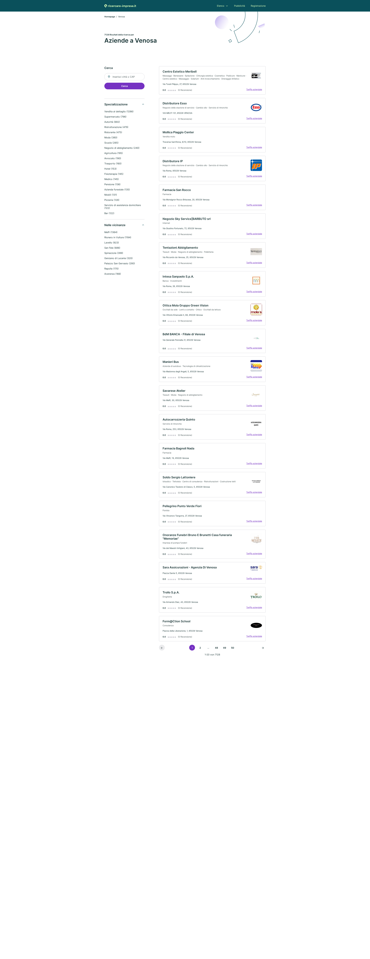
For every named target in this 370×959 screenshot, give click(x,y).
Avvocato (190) (112, 158)
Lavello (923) (111, 242)
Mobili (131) (110, 194)
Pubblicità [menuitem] (239, 5)
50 (232, 647)
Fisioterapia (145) (113, 173)
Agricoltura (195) (113, 153)
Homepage (109, 16)
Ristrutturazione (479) (116, 127)
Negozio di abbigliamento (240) (121, 147)
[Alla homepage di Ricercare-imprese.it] (120, 6)
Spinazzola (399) (113, 253)
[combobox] (124, 76)
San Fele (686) (112, 247)
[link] (212, 80)
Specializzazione (116, 104)
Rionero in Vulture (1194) (117, 237)
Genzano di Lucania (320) (118, 258)
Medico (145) (111, 179)
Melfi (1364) (111, 232)
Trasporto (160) (113, 163)
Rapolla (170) (111, 268)
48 (216, 647)
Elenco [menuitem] (220, 5)
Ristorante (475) (113, 132)
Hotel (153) (110, 168)
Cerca (124, 86)
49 (224, 647)
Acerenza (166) (112, 273)
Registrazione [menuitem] (258, 5)
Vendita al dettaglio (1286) (119, 111)
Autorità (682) (112, 121)
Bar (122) (109, 213)
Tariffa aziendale (254, 89)
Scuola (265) (111, 142)
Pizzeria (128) (111, 199)
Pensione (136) (112, 184)
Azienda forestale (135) (117, 189)
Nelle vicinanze (114, 225)
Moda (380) (110, 137)
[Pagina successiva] (263, 648)
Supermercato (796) (115, 116)
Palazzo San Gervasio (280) (119, 263)
